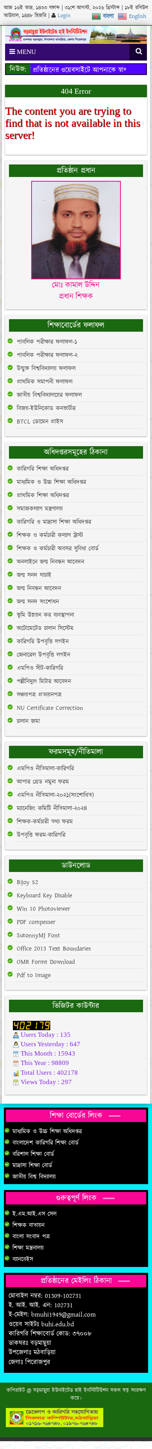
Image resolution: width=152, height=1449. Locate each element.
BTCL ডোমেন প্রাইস (40, 421)
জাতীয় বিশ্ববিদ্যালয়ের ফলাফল (49, 395)
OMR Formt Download (46, 962)
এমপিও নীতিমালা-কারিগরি (45, 768)
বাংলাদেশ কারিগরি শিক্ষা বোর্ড (45, 1142)
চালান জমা (28, 721)
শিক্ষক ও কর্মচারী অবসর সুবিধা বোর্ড (58, 548)
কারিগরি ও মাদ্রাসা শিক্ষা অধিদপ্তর (54, 522)
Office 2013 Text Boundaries (54, 948)
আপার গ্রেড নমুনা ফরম (43, 781)
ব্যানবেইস (22, 1259)
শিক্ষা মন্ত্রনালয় (28, 1248)
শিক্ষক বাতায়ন (28, 1225)
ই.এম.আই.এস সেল (34, 1214)
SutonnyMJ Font (38, 935)
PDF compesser (36, 922)
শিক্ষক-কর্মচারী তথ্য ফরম (45, 821)
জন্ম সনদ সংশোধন (38, 601)
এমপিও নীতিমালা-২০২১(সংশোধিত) (55, 795)
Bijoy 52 (27, 882)
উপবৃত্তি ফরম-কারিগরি (41, 835)
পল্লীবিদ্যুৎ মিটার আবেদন (44, 681)
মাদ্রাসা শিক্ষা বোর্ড (32, 1165)
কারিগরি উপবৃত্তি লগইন (43, 641)
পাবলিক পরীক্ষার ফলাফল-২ (47, 355)
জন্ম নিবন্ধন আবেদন (39, 588)
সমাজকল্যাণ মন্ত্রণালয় (40, 508)
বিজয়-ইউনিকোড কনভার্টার (46, 408)
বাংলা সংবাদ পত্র (31, 1236)
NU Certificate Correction (50, 708)
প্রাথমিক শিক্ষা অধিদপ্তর (43, 495)
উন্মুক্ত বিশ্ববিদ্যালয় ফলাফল (46, 368)
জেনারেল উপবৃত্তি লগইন (43, 654)
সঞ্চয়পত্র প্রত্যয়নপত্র (39, 694)
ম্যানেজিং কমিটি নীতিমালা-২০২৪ (52, 808)
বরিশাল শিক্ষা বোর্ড (33, 1154)
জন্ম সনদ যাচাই (34, 575)
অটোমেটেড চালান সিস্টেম (45, 628)
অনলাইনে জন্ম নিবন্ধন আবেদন (50, 561)
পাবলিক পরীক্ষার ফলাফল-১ (47, 342)
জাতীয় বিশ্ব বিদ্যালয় (34, 1176)
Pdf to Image (34, 975)
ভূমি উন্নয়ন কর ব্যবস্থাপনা (45, 615)
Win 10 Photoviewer (43, 908)
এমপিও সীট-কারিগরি (40, 668)
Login (63, 16)
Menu (25, 51)
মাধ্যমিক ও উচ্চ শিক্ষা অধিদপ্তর (51, 482)
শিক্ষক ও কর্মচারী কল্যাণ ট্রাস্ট (50, 535)
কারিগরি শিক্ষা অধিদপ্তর (43, 469)
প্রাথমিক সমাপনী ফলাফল (44, 381)
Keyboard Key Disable (44, 895)
